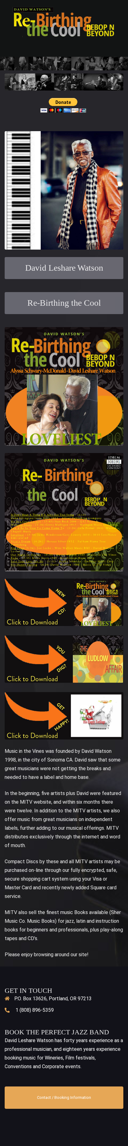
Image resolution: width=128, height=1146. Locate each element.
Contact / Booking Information (64, 1097)
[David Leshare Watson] (64, 21)
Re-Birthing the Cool (64, 303)
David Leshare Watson (64, 268)
